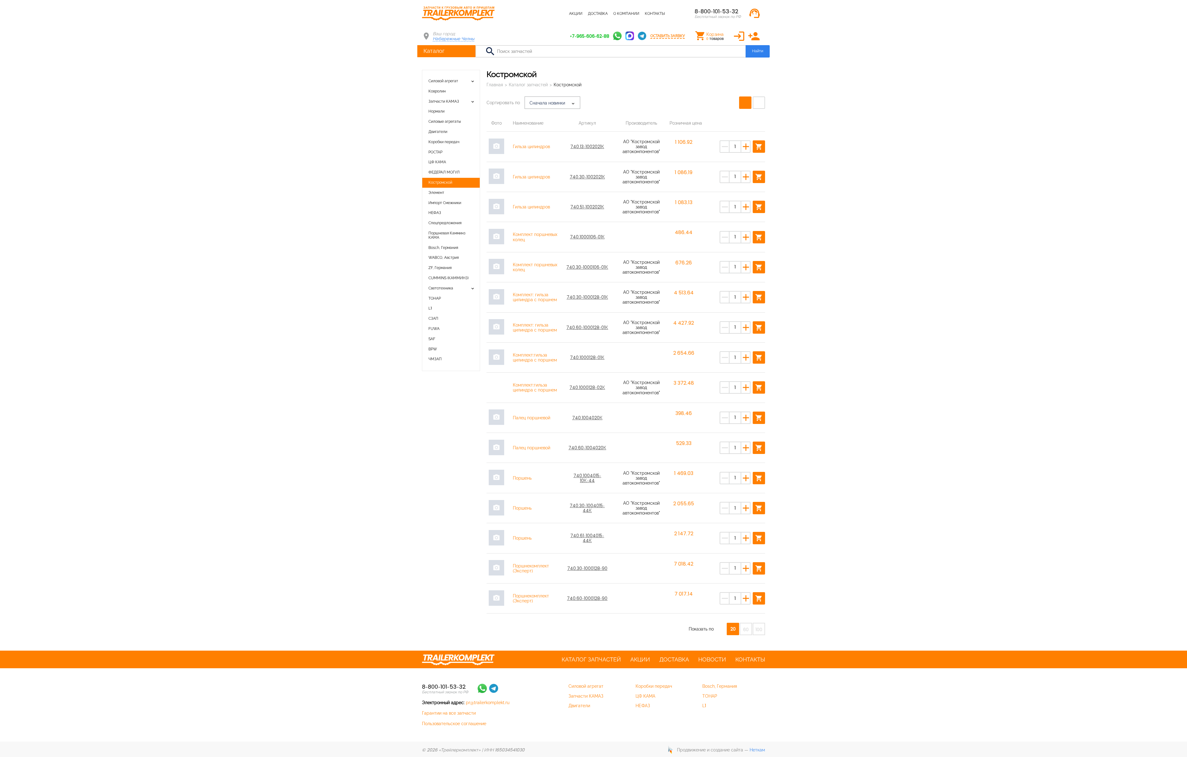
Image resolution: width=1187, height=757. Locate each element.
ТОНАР (434, 298)
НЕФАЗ (434, 213)
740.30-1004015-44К (587, 508)
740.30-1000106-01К (587, 267)
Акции (575, 13)
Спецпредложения (445, 223)
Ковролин (437, 91)
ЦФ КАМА (437, 162)
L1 (430, 308)
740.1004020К (587, 417)
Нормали (436, 111)
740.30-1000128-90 (587, 568)
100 (758, 629)
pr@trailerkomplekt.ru (487, 702)
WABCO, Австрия (443, 257)
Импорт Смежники (444, 203)
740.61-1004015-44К (587, 538)
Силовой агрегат (443, 81)
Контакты (655, 13)
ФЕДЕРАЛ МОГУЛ (444, 172)
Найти (757, 51)
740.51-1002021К (587, 206)
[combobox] (552, 102)
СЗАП (433, 318)
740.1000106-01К (587, 236)
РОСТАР (435, 152)
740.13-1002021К (587, 146)
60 (746, 629)
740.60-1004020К (587, 447)
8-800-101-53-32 (716, 11)
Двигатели (437, 132)
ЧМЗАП (435, 359)
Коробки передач (443, 142)
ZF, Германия (440, 268)
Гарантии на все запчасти (449, 713)
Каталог (434, 51)
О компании (626, 13)
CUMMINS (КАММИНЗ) (448, 278)
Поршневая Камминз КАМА (447, 235)
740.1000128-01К (587, 357)
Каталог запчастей (544, 13)
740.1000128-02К (587, 387)
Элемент (436, 192)
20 (733, 629)
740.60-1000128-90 (587, 598)
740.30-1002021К (587, 176)
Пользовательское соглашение (454, 723)
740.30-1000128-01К (587, 297)
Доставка (598, 13)
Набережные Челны (453, 38)
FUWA (434, 329)
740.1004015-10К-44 (587, 478)
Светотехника (440, 288)
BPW (432, 349)
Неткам (757, 749)
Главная (495, 84)
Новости (712, 659)
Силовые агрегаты (444, 121)
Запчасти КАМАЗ (443, 101)
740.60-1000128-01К (587, 327)
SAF (431, 339)
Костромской (440, 182)
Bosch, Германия (443, 248)
